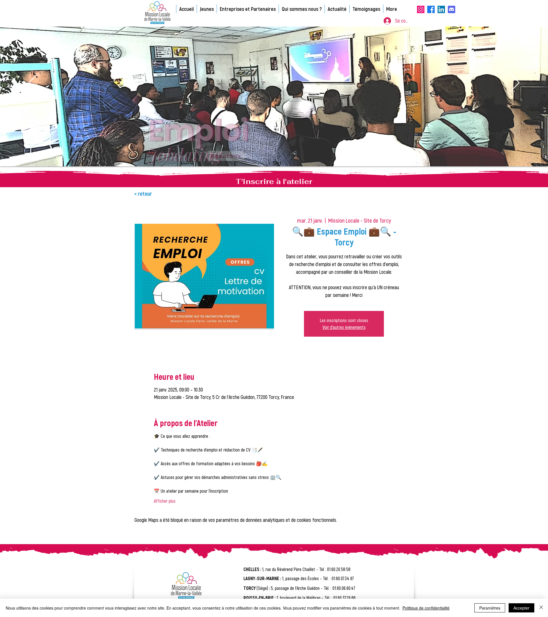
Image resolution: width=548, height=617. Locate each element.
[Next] (515, 83)
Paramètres (489, 608)
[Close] (541, 607)
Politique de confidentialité (426, 608)
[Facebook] (431, 9)
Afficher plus (165, 501)
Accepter (521, 608)
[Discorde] (451, 9)
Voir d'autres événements (344, 327)
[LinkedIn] (441, 9)
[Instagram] (420, 9)
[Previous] (33, 83)
